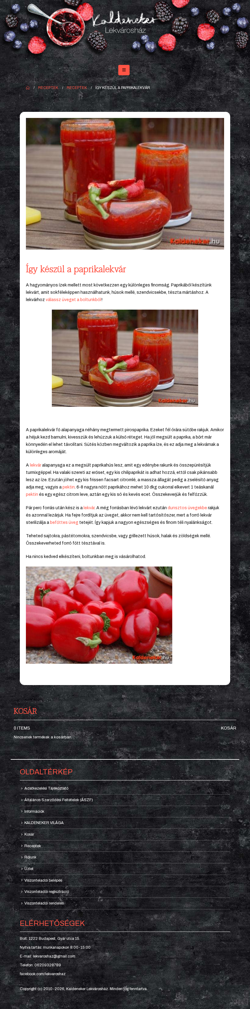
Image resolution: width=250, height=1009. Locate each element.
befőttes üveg (64, 522)
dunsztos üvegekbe (187, 508)
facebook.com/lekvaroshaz (43, 974)
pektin (68, 487)
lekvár (35, 465)
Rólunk (30, 857)
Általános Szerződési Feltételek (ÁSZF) (58, 800)
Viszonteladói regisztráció (46, 892)
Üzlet (29, 869)
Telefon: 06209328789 (40, 965)
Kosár (228, 728)
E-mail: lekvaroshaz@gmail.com (47, 956)
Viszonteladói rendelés (44, 903)
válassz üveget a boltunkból (73, 299)
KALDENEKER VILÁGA (44, 823)
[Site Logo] (125, 30)
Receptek (32, 846)
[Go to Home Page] (28, 87)
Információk (34, 811)
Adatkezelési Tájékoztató (46, 788)
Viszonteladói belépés (43, 880)
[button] (124, 70)
